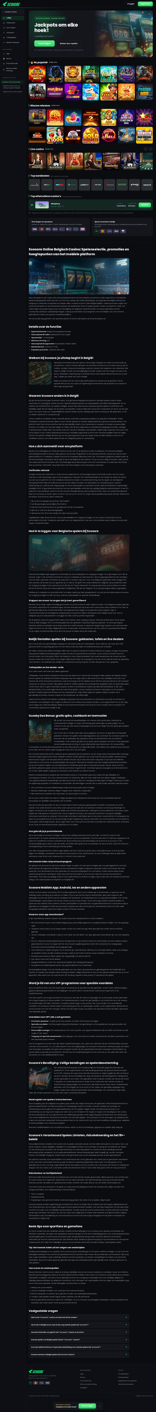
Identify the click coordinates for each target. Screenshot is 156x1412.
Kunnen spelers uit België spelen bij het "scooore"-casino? (55, 1340)
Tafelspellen (11, 37)
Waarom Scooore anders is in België (12, 93)
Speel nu (144, 205)
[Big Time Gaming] (109, 185)
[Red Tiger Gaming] (97, 185)
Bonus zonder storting (11, 69)
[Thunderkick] (147, 185)
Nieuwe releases (12, 42)
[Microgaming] (72, 185)
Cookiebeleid (123, 1374)
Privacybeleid (123, 1377)
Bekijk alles (53, 62)
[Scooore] (13, 4)
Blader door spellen (69, 43)
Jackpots (10, 33)
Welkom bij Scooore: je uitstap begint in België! (11, 87)
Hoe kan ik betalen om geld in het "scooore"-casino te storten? (57, 1332)
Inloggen (130, 4)
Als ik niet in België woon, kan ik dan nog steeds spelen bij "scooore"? (60, 1325)
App (7, 54)
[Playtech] (84, 185)
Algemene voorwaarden (127, 1381)
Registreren (145, 4)
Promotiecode (12, 63)
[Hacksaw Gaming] (122, 185)
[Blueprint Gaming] (134, 185)
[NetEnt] (47, 185)
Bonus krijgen (44, 43)
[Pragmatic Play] (34, 185)
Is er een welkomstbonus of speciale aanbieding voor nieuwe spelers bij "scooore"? (66, 1347)
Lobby (8, 18)
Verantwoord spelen (126, 1384)
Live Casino (10, 28)
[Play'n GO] (59, 185)
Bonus (8, 58)
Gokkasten (10, 23)
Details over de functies (11, 82)
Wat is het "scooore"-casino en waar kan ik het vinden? (54, 1317)
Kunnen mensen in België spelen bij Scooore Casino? (53, 1354)
